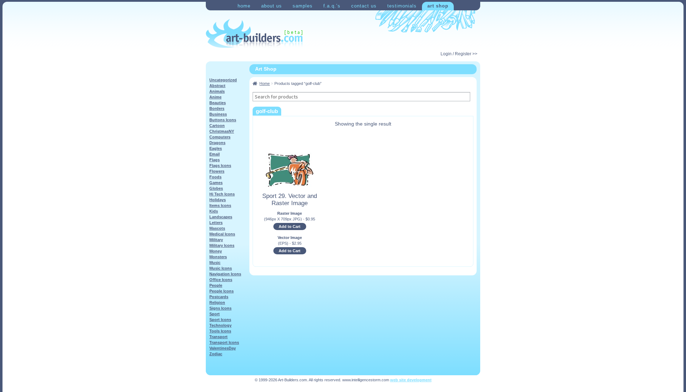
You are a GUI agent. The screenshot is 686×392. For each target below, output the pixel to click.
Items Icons (220, 205)
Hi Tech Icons (222, 194)
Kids (213, 211)
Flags (214, 160)
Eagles (215, 148)
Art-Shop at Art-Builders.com (254, 33)
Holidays (217, 200)
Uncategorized (223, 80)
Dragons (217, 143)
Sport (214, 314)
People (215, 285)
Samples (303, 6)
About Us (271, 6)
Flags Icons (220, 165)
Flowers (216, 171)
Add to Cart (289, 226)
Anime (215, 97)
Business (218, 114)
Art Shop (437, 6)
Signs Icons (220, 308)
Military (216, 240)
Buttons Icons (222, 120)
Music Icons (220, 268)
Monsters (218, 257)
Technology (220, 325)
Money (215, 251)
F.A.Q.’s (331, 6)
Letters (216, 222)
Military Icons (221, 245)
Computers (219, 137)
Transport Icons (224, 342)
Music (214, 262)
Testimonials (402, 6)
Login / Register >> (459, 53)
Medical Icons (222, 234)
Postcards (218, 297)
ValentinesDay (222, 348)
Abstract (217, 85)
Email (214, 154)
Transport (218, 337)
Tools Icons (220, 331)
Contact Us (364, 6)
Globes (216, 188)
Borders (216, 108)
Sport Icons (220, 319)
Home (244, 6)
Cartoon (217, 125)
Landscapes (220, 217)
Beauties (217, 103)
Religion (217, 302)
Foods (215, 177)
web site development (411, 380)
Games (216, 182)
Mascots (217, 228)
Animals (217, 91)
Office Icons (220, 280)
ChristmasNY (221, 131)
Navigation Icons (225, 274)
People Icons (221, 291)
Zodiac (215, 354)
